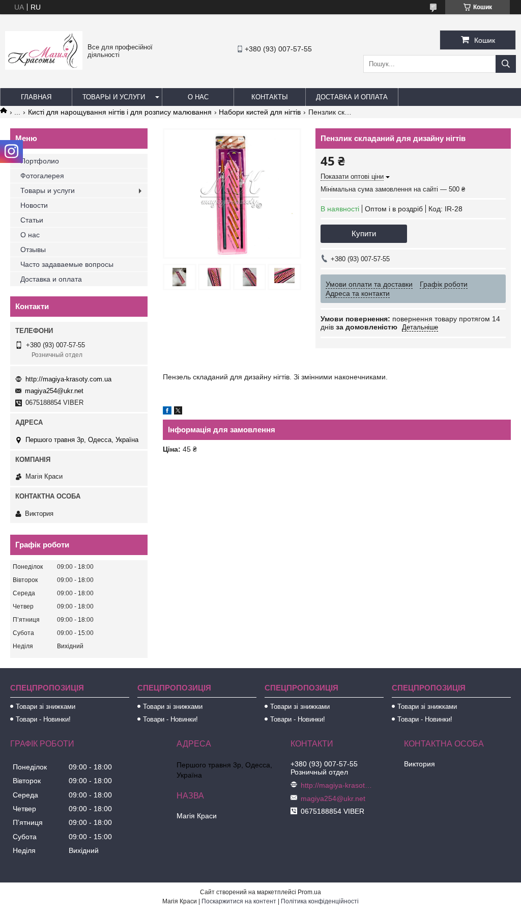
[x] (178, 412)
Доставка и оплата (352, 97)
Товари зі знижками (45, 706)
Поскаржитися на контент (238, 901)
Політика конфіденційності (320, 901)
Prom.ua (309, 892)
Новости (34, 205)
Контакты (269, 97)
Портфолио (39, 161)
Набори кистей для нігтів (260, 112)
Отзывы (33, 249)
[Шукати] (506, 64)
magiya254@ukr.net (54, 391)
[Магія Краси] (43, 67)
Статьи (31, 220)
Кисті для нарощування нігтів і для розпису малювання (120, 112)
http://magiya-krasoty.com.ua (68, 379)
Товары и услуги (113, 97)
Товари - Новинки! (43, 719)
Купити (364, 233)
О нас (198, 97)
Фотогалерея (42, 176)
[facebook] (167, 412)
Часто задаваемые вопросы (66, 264)
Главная (36, 97)
